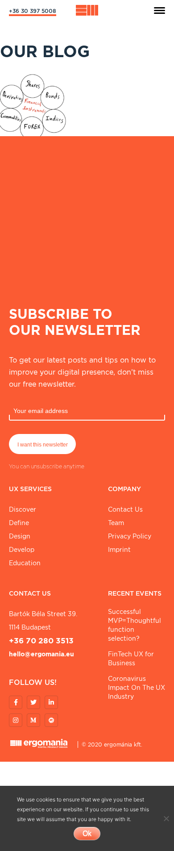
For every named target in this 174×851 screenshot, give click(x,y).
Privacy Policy (129, 536)
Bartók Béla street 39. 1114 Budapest (43, 620)
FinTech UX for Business (131, 659)
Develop (21, 549)
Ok (87, 833)
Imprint (119, 549)
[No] (166, 818)
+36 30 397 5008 (32, 11)
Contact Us (125, 509)
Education (25, 563)
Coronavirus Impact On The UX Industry (136, 687)
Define (19, 522)
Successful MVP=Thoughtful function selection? (134, 625)
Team (116, 522)
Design (19, 536)
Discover (22, 509)
